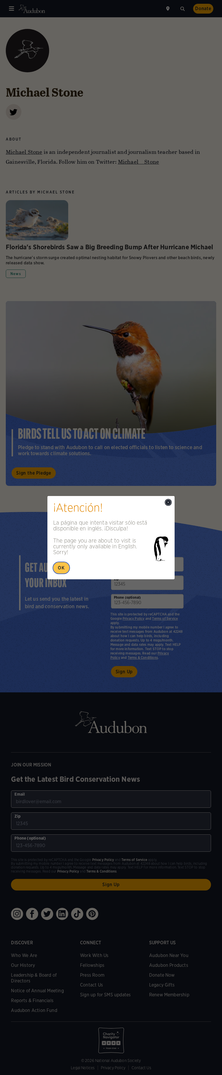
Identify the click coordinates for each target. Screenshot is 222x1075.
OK (61, 568)
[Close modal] (168, 502)
